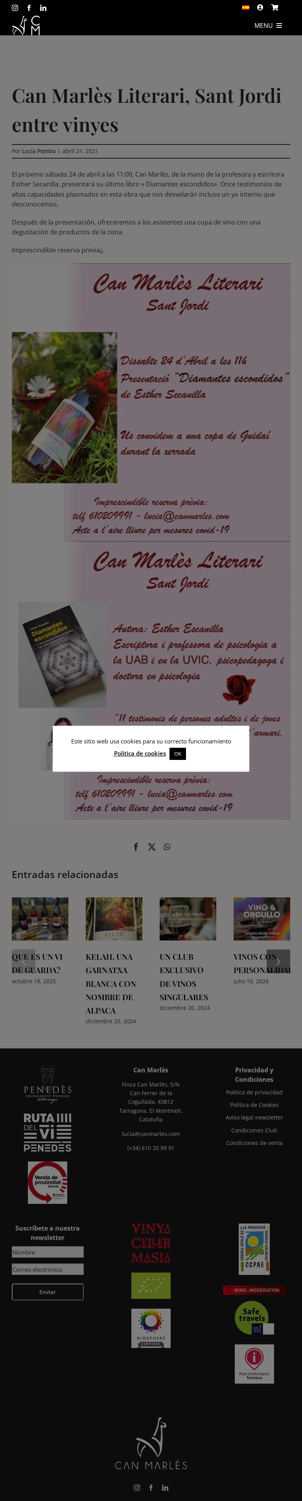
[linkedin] (43, 8)
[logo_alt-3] (26, 19)
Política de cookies (140, 753)
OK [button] (177, 753)
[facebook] (29, 8)
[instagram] (15, 8)
